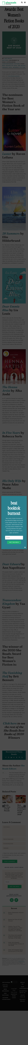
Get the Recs (14, 542)
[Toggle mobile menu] (25, 2)
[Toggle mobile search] (22, 2)
